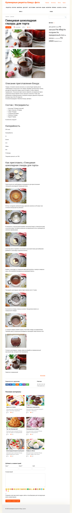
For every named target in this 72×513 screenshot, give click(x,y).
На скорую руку (57, 38)
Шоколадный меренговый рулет (15, 451)
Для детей (52, 27)
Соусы (64, 7)
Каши (43, 7)
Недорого (56, 41)
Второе (14, 7)
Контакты (53, 2)
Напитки (48, 7)
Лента (59, 2)
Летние (57, 26)
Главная (47, 2)
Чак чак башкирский (12, 429)
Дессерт (25, 7)
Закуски (38, 7)
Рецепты (8, 7)
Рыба (51, 11)
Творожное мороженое (33, 407)
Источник (42, 375)
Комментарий (9, 472)
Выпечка (19, 7)
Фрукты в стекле (11, 407)
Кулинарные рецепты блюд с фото (22, 2)
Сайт (33, 466)
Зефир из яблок (30, 451)
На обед (59, 29)
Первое (54, 7)
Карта (64, 2)
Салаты (59, 7)
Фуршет (60, 41)
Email (20, 466)
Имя (6, 466)
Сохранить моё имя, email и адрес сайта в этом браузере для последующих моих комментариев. (25, 496)
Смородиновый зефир (32, 429)
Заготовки (32, 7)
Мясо (20, 11)
